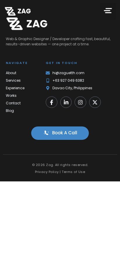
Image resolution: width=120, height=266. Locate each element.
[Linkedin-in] (66, 102)
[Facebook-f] (51, 102)
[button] (108, 11)
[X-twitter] (95, 102)
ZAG (24, 11)
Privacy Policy (47, 171)
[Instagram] (80, 102)
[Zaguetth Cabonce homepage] (10, 11)
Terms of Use (73, 171)
